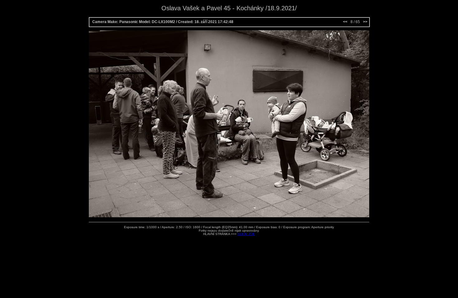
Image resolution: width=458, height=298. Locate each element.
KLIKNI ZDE (246, 234)
